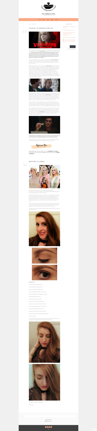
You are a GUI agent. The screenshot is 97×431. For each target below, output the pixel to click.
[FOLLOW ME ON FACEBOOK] (46, 427)
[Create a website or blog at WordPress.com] (48, 429)
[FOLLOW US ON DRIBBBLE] (51, 427)
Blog (48, 19)
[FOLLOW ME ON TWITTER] (47, 427)
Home (40, 19)
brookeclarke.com (32, 191)
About (44, 19)
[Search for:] (48, 416)
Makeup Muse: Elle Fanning (36, 161)
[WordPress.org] (51, 421)
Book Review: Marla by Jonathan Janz (68, 30)
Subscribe (72, 46)
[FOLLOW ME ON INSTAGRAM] (49, 427)
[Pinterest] (48, 421)
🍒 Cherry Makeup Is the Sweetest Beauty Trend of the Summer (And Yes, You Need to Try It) (69, 41)
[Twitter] (46, 421)
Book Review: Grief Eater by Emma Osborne (69, 37)
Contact (56, 19)
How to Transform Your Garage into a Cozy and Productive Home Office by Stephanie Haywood (69, 33)
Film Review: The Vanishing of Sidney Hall (41, 28)
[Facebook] (45, 421)
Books (52, 19)
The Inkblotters (48, 13)
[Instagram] (47, 421)
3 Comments (25, 165)
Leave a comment (24, 32)
